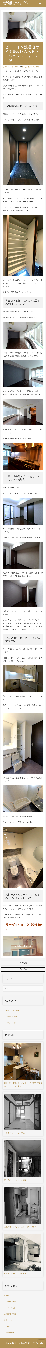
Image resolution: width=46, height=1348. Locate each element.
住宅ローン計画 (10, 1302)
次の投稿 (23, 969)
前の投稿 (23, 963)
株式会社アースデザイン (15, 2)
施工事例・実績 (10, 1314)
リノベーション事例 (10, 67)
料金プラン (8, 1320)
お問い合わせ (9, 1333)
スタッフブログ (10, 1023)
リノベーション (10, 1308)
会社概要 (7, 1326)
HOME (6, 1295)
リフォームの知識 (11, 1016)
